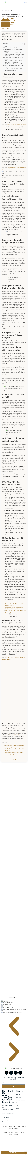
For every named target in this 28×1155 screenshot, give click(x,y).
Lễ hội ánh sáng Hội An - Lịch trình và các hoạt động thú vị (13, 832)
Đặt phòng (5, 1152)
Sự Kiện (17, 1105)
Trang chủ (3, 9)
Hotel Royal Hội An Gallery (15, 735)
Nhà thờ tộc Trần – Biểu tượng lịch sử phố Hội (14, 63)
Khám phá (18, 1103)
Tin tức (8, 9)
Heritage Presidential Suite (11, 70)
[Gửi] (13, 1086)
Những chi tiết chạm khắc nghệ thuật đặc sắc (14, 55)
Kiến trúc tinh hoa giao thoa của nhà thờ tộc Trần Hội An (13, 50)
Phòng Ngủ (18, 1097)
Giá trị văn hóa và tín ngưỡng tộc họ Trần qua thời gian (13, 58)
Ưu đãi (17, 1108)
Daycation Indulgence (13, 956)
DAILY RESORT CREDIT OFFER (11, 933)
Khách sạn (18, 1094)
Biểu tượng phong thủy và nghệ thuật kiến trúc (15, 54)
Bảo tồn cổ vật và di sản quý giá (12, 62)
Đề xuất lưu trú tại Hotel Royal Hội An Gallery (13, 69)
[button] (14, 759)
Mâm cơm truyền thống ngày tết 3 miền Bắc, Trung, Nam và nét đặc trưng (13, 863)
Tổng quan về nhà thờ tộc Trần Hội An (12, 46)
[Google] (20, 1073)
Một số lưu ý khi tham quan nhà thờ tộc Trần (13, 65)
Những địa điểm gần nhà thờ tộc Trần (12, 67)
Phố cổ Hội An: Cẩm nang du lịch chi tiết (16, 124)
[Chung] (16, 1073)
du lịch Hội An (14, 85)
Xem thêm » (6, 810)
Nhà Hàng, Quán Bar (20, 1100)
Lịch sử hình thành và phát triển (10, 48)
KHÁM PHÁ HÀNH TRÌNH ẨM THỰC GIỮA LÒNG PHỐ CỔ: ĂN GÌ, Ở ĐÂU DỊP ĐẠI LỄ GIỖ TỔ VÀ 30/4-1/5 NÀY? (14, 800)
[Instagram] (11, 1073)
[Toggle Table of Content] (22, 44)
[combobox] (14, 877)
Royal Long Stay (11, 979)
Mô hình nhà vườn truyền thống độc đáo (13, 52)
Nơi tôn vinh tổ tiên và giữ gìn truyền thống (14, 60)
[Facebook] (6, 1073)
